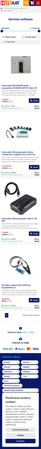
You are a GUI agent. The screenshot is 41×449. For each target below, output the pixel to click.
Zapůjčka (26, 367)
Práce (6, 381)
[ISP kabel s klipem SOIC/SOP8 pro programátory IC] (20, 265)
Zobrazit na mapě (20, 342)
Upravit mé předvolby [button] (20, 430)
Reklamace (8, 372)
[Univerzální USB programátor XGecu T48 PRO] (20, 198)
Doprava (7, 367)
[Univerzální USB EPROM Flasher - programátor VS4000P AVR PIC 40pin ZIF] (20, 65)
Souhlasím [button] (20, 441)
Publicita (26, 362)
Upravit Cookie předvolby (13, 390)
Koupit (35, 101)
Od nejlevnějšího (30, 37)
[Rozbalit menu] (38, 3)
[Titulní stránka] (10, 3)
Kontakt (7, 362)
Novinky (7, 376)
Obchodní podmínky (11, 386)
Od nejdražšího (9, 42)
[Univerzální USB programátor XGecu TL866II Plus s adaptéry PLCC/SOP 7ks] (20, 132)
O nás (25, 376)
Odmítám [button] (20, 435)
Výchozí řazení (10, 37)
